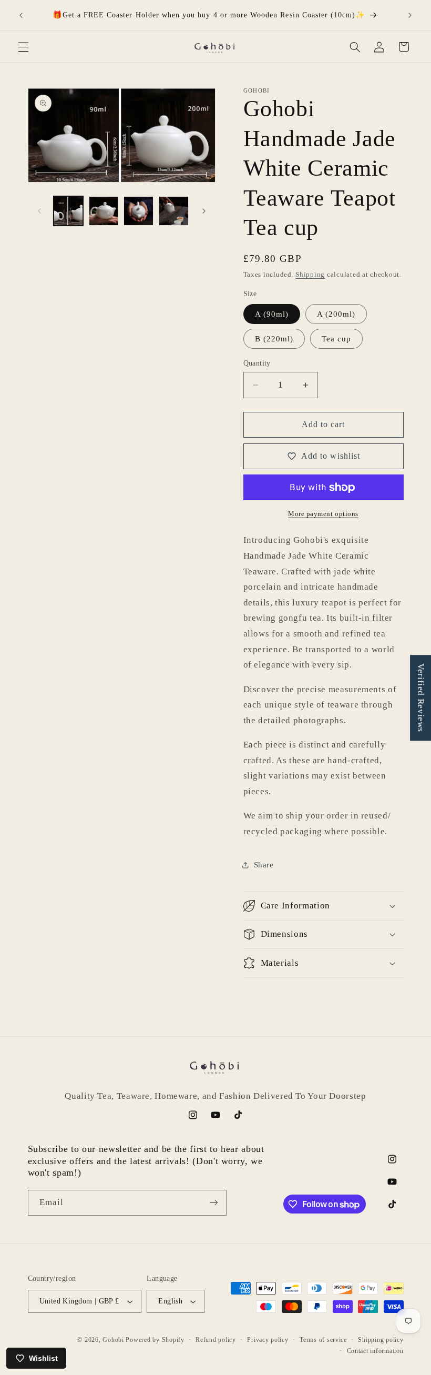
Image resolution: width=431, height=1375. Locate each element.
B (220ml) (274, 339)
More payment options (323, 514)
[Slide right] (204, 211)
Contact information (375, 1351)
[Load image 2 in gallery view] (103, 211)
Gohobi (113, 1340)
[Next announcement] (410, 15)
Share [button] (264, 865)
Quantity (257, 363)
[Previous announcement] (21, 15)
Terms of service (323, 1340)
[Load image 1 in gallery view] (68, 211)
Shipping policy (380, 1340)
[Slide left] (39, 211)
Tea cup (336, 339)
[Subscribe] (213, 1203)
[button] (23, 47)
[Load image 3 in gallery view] (138, 211)
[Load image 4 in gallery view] (173, 211)
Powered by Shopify (155, 1340)
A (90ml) (272, 314)
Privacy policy (267, 1340)
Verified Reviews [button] (421, 697)
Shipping (310, 274)
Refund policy (216, 1340)
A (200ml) (336, 314)
